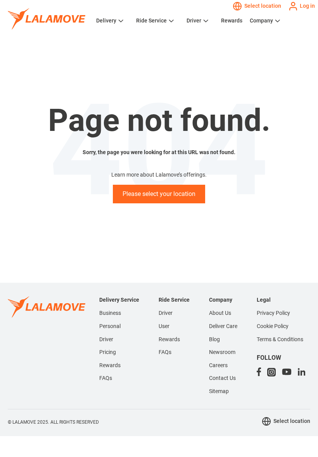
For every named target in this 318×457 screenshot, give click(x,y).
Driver (194, 20)
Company (261, 20)
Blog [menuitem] (214, 339)
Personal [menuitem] (110, 326)
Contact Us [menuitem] (222, 378)
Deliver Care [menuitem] (223, 326)
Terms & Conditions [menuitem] (280, 339)
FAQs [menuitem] (105, 378)
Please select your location (159, 194)
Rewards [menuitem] (110, 365)
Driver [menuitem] (106, 339)
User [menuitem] (164, 326)
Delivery (106, 20)
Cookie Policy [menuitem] (273, 326)
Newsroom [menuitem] (222, 352)
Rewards (231, 20)
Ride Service (151, 20)
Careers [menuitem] (218, 365)
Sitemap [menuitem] (219, 391)
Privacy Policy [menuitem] (273, 313)
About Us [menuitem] (220, 313)
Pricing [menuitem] (107, 352)
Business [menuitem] (110, 313)
